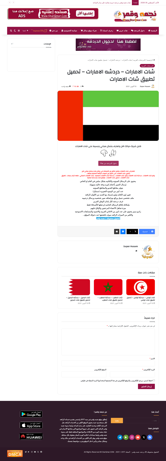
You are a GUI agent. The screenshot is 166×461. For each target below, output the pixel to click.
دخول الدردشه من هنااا (108, 163)
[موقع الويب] (136, 250)
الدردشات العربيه (139, 60)
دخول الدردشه (139, 31)
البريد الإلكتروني (148, 369)
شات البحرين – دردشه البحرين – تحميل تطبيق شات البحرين (78, 299)
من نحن (54, 31)
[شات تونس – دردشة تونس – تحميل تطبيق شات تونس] (140, 287)
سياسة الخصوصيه (70, 31)
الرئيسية (153, 31)
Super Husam (145, 86)
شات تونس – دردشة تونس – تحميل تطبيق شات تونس (141, 299)
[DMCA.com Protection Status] (15, 456)
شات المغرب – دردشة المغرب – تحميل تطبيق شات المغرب (110, 299)
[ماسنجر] (123, 231)
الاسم (152, 358)
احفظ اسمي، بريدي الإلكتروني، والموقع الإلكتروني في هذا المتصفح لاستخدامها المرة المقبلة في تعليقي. (116, 381)
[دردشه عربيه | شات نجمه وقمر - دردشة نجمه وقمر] (136, 16)
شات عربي (123, 31)
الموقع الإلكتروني (100, 369)
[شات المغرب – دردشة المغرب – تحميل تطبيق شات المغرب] (108, 287)
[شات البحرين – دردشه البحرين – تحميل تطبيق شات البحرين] (75, 287)
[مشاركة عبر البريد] (116, 231)
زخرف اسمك (107, 31)
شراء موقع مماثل (90, 31)
